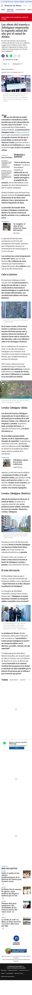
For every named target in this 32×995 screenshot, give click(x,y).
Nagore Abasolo (17, 467)
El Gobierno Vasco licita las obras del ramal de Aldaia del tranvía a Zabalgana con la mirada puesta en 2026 (6, 174)
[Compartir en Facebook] (3, 56)
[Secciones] (2, 5)
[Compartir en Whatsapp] (11, 56)
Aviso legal (3, 970)
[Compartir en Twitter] (7, 56)
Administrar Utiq (19, 973)
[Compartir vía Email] (19, 56)
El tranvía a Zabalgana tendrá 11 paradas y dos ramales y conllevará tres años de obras (6, 164)
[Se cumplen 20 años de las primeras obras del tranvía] (6, 227)
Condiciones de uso (23, 970)
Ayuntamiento (14, 679)
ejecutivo (23, 679)
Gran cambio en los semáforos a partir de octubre (14, 18)
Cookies (3, 973)
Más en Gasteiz (9, 868)
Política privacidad (12, 970)
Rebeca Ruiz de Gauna (7, 69)
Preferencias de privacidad (7, 976)
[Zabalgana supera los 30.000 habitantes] (6, 463)
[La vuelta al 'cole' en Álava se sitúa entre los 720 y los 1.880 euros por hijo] (27, 921)
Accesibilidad (10, 973)
